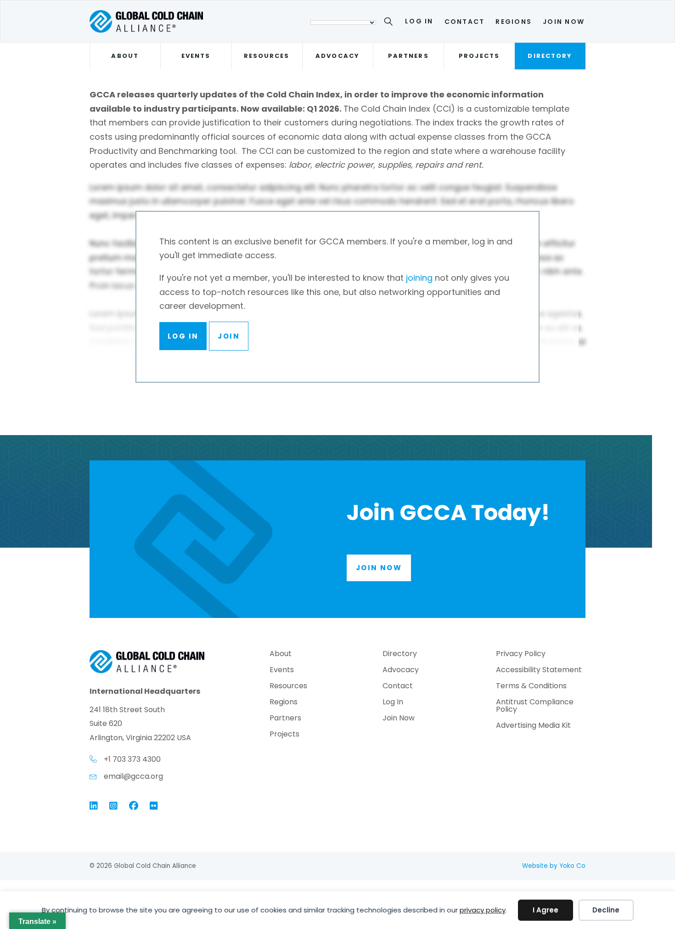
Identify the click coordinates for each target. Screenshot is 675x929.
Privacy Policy (521, 654)
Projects (479, 55)
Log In (419, 21)
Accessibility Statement (539, 670)
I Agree (545, 910)
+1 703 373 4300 (132, 759)
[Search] (390, 23)
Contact (464, 21)
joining (419, 277)
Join (229, 336)
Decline (605, 910)
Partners (408, 55)
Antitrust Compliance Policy (535, 706)
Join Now (564, 21)
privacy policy (483, 910)
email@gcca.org (133, 776)
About (124, 55)
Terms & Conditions (531, 686)
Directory (550, 55)
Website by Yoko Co (553, 865)
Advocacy (337, 55)
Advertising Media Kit (533, 726)
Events (195, 55)
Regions (513, 21)
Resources (267, 55)
